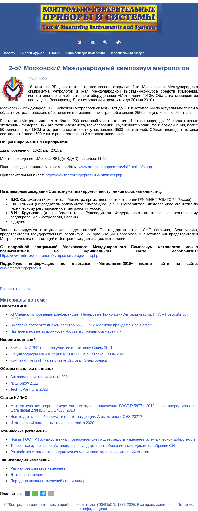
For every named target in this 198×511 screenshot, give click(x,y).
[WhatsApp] (35, 493)
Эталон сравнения (26, 474)
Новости (9, 53)
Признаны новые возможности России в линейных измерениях (66, 331)
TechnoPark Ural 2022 (29, 389)
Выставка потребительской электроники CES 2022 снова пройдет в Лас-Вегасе (81, 325)
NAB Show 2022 (24, 383)
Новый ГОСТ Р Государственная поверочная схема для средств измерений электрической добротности (103, 439)
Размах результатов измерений (38, 468)
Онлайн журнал (32, 53)
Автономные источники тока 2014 (40, 377)
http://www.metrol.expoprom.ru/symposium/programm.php (49, 255)
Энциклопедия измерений (85, 53)
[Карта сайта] (118, 42)
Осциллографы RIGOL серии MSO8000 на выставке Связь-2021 (67, 354)
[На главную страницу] (79, 42)
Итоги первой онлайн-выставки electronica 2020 (52, 423)
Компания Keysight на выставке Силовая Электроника (58, 360)
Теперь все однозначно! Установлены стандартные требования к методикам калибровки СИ (92, 445)
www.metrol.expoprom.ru (21, 268)
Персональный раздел (127, 53)
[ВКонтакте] (27, 493)
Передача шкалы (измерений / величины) (47, 481)
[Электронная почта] (51, 493)
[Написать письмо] (92, 42)
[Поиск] (105, 42)
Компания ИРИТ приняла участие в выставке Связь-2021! (61, 347)
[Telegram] (43, 493)
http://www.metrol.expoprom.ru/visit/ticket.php (84, 175)
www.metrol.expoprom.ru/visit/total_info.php (115, 167)
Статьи (54, 53)
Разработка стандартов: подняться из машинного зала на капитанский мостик (79, 452)
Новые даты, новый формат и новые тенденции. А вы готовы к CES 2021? (76, 416)
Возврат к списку (15, 289)
